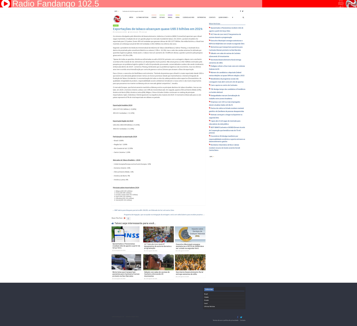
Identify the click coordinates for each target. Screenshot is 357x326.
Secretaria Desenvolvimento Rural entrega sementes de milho (189, 273)
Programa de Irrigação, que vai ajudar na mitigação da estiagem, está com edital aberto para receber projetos (164, 215)
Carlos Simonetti (133, 32)
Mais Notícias (214, 24)
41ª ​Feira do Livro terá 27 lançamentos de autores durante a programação (157, 246)
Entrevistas (201, 17)
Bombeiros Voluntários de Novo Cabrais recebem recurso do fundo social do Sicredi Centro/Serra (224, 147)
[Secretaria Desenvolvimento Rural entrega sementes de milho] (190, 255)
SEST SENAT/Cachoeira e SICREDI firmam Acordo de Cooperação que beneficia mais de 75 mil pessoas (227, 130)
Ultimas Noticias (142, 17)
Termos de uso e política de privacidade (226, 320)
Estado (162, 17)
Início (131, 17)
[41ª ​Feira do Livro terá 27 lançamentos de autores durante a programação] (158, 228)
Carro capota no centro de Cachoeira (224, 85)
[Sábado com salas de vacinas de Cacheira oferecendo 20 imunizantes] (158, 255)
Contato (212, 17)
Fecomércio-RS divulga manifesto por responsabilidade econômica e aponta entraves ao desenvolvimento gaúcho (227, 139)
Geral (178, 17)
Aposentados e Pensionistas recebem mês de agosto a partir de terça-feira (126, 246)
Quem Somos (223, 17)
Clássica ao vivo (188, 17)
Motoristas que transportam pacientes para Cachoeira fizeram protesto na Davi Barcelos (126, 274)
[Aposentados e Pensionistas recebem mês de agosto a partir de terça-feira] (125, 228)
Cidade (154, 17)
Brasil (170, 17)
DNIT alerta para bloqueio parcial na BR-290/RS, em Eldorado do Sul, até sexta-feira (143, 210)
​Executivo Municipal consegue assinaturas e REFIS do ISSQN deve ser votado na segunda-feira (190, 246)
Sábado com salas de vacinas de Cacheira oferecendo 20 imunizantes (157, 274)
